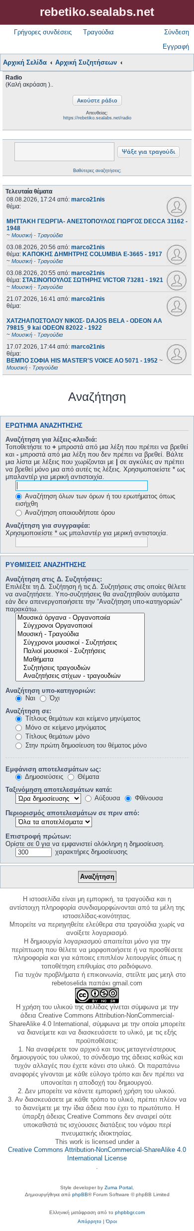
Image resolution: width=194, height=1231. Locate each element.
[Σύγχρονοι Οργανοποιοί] (80, 626)
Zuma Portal (118, 1187)
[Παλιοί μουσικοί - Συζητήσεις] (80, 651)
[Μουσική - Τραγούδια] (80, 634)
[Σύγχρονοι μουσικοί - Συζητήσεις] (80, 643)
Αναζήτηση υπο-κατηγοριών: (50, 690)
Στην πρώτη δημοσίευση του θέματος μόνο (85, 745)
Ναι (29, 698)
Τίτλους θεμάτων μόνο (56, 736)
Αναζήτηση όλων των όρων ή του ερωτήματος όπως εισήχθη (95, 499)
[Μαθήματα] (80, 660)
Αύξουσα (106, 798)
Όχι (54, 698)
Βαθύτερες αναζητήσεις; (97, 170)
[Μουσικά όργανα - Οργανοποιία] (80, 618)
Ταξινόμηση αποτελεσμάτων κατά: (58, 789)
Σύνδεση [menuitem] (176, 32)
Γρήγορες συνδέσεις (43, 32)
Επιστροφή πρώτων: (38, 836)
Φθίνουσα (148, 798)
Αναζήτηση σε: (28, 711)
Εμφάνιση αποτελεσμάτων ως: (53, 769)
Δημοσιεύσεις (43, 776)
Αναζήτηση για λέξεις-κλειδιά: (51, 439)
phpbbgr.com (130, 1212)
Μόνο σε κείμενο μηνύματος (64, 727)
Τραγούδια (98, 32)
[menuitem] (89, 1221)
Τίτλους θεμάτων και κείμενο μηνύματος (81, 718)
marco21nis (88, 199)
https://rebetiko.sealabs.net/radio (97, 117)
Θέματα (87, 776)
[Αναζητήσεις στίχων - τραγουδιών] (80, 676)
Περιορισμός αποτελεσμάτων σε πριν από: (72, 813)
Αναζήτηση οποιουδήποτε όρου (69, 512)
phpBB (80, 1194)
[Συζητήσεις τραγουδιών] (80, 668)
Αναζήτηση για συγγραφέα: (47, 525)
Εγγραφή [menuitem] (176, 46)
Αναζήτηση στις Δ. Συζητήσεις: (53, 579)
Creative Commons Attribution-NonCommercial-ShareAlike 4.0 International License (97, 1154)
